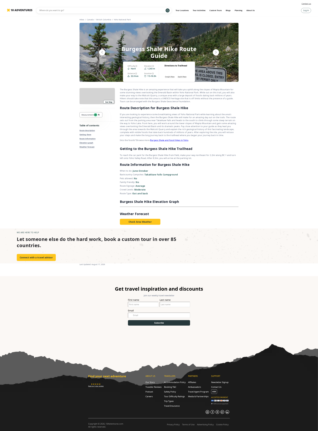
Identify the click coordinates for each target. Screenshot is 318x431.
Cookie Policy (222, 424)
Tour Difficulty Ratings (174, 396)
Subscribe (159, 322)
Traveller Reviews (153, 387)
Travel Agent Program (198, 391)
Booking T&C (170, 387)
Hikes (82, 19)
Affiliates (192, 382)
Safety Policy (170, 391)
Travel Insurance (172, 406)
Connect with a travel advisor (36, 257)
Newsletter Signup (220, 382)
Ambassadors (194, 387)
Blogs (228, 10)
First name (133, 300)
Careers (149, 396)
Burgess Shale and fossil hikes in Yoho (169, 140)
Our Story (150, 382)
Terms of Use (188, 424)
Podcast (149, 391)
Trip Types (169, 401)
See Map (108, 102)
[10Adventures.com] (19, 10)
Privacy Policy (173, 424)
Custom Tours (215, 10)
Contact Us (216, 387)
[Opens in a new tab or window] (207, 412)
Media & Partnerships (198, 396)
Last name (165, 300)
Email (131, 310)
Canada (90, 19)
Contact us (306, 3)
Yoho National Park (122, 19)
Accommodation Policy (175, 382)
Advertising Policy (205, 424)
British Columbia (103, 19)
